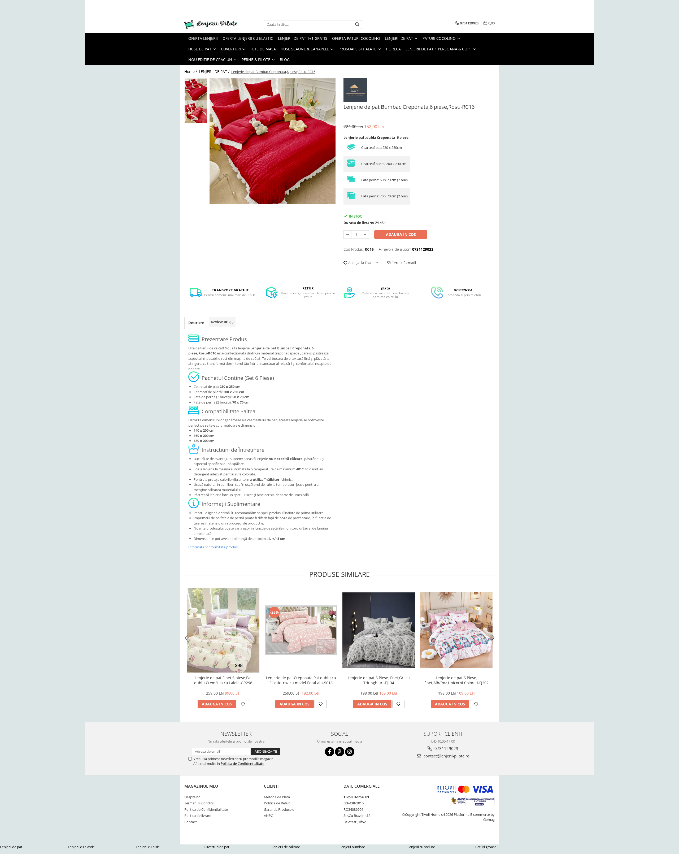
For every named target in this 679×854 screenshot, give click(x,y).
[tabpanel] (273, 141)
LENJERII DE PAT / (214, 71)
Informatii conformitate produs (213, 547)
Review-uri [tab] (222, 321)
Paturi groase (485, 846)
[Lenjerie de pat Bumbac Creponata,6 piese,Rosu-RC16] (273, 141)
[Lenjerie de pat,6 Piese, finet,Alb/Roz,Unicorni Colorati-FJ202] (456, 630)
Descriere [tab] (196, 322)
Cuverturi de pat (216, 846)
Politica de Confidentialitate (242, 763)
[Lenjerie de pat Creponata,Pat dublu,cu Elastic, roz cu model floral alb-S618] (301, 630)
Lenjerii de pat (11, 846)
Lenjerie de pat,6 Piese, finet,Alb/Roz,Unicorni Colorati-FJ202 (456, 680)
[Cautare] (357, 24)
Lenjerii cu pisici (148, 846)
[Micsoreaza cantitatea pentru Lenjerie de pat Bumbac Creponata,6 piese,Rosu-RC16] (347, 234)
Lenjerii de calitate (286, 846)
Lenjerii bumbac (352, 846)
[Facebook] (329, 751)
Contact (190, 822)
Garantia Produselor (280, 809)
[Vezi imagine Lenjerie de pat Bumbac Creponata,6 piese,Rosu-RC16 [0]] (196, 90)
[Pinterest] (339, 751)
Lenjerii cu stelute (421, 846)
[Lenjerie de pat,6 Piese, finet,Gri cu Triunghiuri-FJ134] (378, 630)
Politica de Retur (277, 803)
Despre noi (192, 797)
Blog (285, 59)
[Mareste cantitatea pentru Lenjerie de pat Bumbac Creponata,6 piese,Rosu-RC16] (365, 234)
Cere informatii (403, 262)
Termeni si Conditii (199, 803)
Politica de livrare (197, 815)
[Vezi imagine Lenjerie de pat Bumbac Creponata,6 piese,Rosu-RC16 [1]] (196, 112)
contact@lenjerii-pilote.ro (446, 755)
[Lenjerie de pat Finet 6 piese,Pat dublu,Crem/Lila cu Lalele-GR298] (223, 630)
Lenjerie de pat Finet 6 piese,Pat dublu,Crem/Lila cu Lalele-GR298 (223, 680)
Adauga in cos (401, 234)
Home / (191, 71)
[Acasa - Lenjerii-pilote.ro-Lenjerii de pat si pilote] (210, 24)
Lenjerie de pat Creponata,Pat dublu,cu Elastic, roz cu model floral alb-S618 (301, 680)
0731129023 (445, 748)
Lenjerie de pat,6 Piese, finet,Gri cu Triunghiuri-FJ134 (379, 680)
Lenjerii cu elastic (81, 846)
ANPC (268, 815)
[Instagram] (349, 751)
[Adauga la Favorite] (243, 704)
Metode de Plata (277, 797)
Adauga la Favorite (362, 262)
